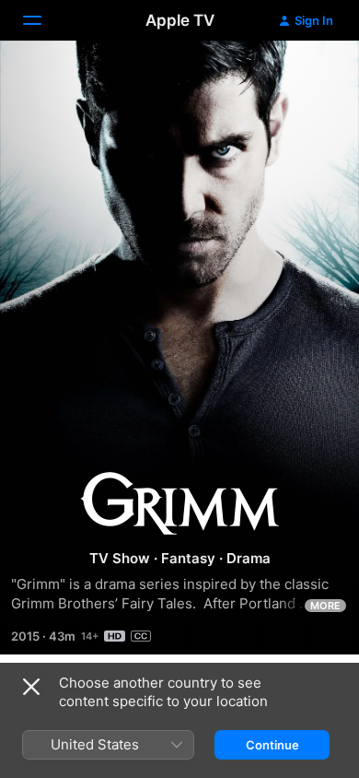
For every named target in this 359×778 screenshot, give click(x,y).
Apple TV (179, 20)
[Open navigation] (43, 20)
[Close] (31, 686)
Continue (272, 744)
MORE (325, 605)
